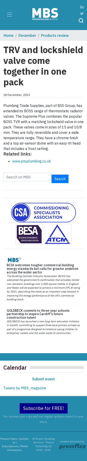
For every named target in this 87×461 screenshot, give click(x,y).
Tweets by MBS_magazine (24, 388)
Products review (55, 35)
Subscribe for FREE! (43, 408)
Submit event (43, 379)
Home (9, 35)
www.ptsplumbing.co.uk (31, 161)
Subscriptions (10, 446)
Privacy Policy (8, 438)
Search (60, 179)
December (27, 35)
